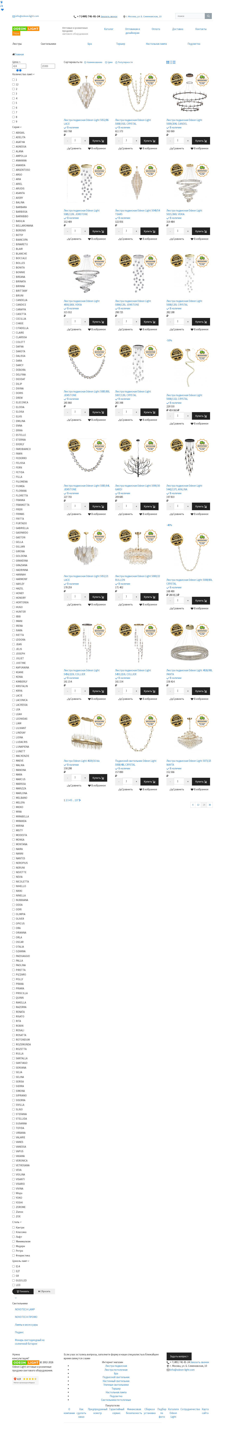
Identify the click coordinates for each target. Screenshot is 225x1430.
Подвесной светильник (116, 1377)
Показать (24, 1291)
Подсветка (194, 43)
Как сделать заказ (81, 1412)
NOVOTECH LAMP (25, 1309)
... (73, 800)
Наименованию (94, 62)
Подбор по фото (161, 1412)
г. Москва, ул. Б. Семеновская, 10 (143, 16)
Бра (90, 43)
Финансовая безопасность (134, 1411)
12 (198, 804)
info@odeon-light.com (182, 1369)
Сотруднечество (190, 1409)
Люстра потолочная (116, 1369)
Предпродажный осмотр (97, 1411)
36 (210, 804)
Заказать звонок (109, 16)
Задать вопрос (178, 1356)
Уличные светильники (116, 1384)
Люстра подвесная (116, 1366)
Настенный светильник (116, 1381)
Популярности (125, 62)
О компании (69, 1411)
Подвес (19, 1332)
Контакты (201, 29)
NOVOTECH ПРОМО (26, 1317)
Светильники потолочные (116, 1399)
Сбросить (45, 1291)
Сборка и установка (150, 1411)
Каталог (108, 29)
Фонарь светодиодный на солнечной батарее (29, 1341)
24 (204, 804)
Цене (109, 62)
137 (76, 800)
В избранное (98, 148)
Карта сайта (205, 1411)
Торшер (120, 43)
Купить (96, 140)
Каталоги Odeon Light (173, 1412)
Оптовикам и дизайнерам (132, 30)
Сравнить (75, 148)
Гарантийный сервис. (116, 1411)
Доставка (177, 29)
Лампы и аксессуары (26, 1324)
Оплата (156, 29)
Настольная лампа (156, 43)
